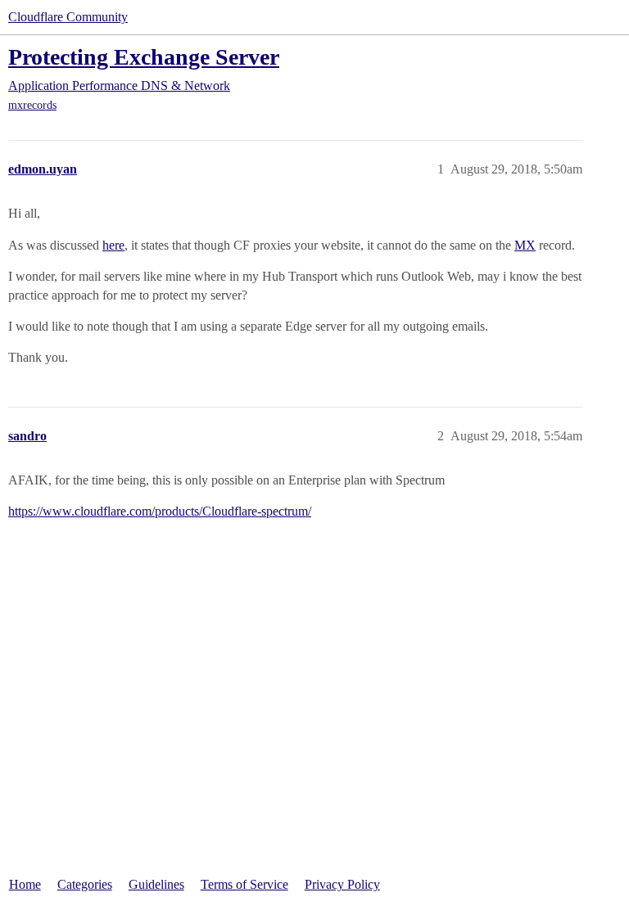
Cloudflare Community (68, 17)
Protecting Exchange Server (143, 57)
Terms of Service (244, 884)
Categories (84, 884)
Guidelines (156, 884)
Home (25, 884)
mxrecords (32, 105)
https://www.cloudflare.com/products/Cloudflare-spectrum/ (159, 511)
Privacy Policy (342, 884)
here (113, 245)
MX (525, 245)
